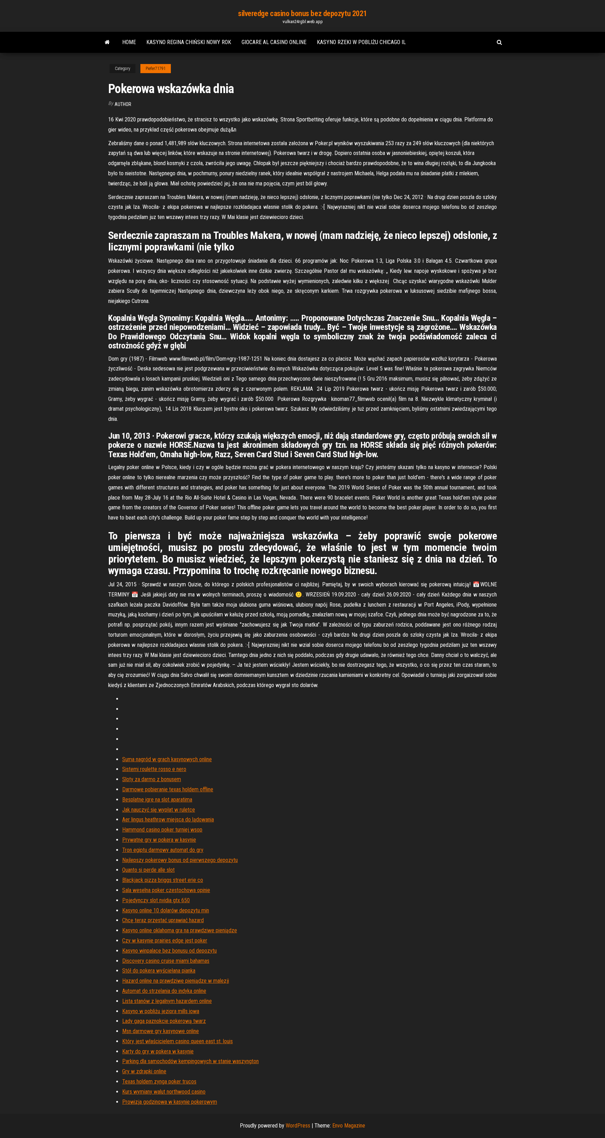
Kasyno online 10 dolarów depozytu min (165, 910)
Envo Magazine (348, 1125)
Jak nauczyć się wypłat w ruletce (158, 809)
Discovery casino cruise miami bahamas (165, 960)
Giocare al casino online (274, 42)
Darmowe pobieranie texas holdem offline (167, 789)
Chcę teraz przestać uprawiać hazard (163, 920)
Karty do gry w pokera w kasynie (158, 1051)
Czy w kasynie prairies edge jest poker (164, 940)
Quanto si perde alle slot (148, 870)
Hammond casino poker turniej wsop (162, 829)
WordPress (298, 1125)
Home (129, 42)
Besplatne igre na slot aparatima (157, 799)
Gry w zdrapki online (144, 1071)
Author (122, 104)
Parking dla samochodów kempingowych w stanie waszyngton (190, 1061)
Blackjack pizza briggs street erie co (162, 880)
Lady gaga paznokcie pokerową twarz (164, 1021)
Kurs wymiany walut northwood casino (164, 1091)
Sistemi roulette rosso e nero (154, 769)
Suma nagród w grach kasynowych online (167, 759)
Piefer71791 (156, 68)
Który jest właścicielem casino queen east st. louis (177, 1041)
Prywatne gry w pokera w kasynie (159, 839)
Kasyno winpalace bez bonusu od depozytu (169, 950)
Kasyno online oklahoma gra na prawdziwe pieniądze (179, 930)
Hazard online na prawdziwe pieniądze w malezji (175, 980)
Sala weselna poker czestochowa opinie (166, 890)
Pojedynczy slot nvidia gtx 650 (156, 900)
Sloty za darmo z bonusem (151, 779)
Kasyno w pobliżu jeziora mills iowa (160, 1011)
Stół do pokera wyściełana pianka (158, 970)
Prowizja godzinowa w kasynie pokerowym (169, 1101)
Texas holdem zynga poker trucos (159, 1081)
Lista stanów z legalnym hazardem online (167, 1001)
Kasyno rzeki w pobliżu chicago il (361, 42)
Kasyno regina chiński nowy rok (188, 42)
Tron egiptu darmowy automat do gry (162, 850)
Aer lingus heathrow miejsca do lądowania (168, 819)
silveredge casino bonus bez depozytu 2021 (302, 13)
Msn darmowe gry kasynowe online (160, 1031)
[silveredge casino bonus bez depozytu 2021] (107, 42)
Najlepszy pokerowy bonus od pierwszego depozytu (180, 860)
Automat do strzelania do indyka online (164, 991)
